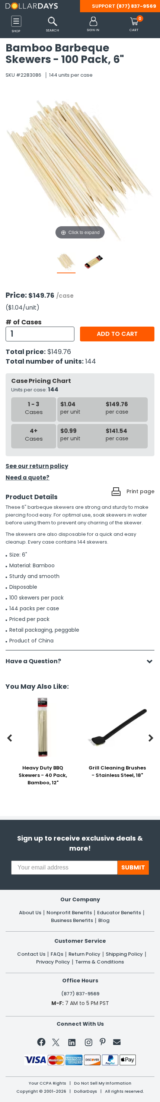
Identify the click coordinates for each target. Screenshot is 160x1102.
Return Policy (84, 954)
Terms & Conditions (99, 962)
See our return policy (37, 466)
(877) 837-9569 (136, 6)
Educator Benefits (119, 912)
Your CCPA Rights (47, 1083)
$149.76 (59, 351)
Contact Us (31, 954)
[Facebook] (42, 1043)
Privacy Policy (53, 962)
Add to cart (117, 334)
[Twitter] (55, 1043)
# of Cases (24, 322)
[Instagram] (88, 1043)
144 (90, 361)
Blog (103, 920)
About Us (30, 912)
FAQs (57, 954)
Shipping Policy (124, 954)
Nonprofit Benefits (69, 912)
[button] (93, 25)
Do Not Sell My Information (102, 1083)
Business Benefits (72, 920)
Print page (140, 491)
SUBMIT (133, 867)
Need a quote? (27, 477)
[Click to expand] (80, 166)
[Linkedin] (72, 1042)
